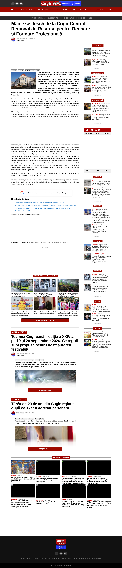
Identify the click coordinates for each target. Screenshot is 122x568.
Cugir (43, 242)
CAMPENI (47, 558)
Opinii (97, 133)
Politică (73, 9)
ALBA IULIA (35, 558)
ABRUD (23, 558)
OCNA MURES (56, 558)
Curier (97, 170)
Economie (64, 9)
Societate (82, 9)
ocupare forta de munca (19, 244)
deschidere (49, 242)
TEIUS (69, 558)
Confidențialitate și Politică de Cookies (76, 18)
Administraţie (42, 9)
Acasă (21, 9)
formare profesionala (61, 242)
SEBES (64, 558)
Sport (91, 9)
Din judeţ (54, 9)
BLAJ (41, 558)
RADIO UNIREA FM (84, 558)
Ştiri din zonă (61, 14)
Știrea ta (99, 9)
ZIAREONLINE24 (96, 558)
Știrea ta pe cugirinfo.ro (48, 18)
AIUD (28, 558)
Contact (32, 18)
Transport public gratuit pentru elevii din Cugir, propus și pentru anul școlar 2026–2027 (40, 202)
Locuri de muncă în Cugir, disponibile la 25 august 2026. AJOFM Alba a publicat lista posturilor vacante (45, 205)
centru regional (35, 242)
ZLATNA (75, 558)
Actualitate (30, 9)
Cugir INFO (21, 40)
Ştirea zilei (89, 170)
